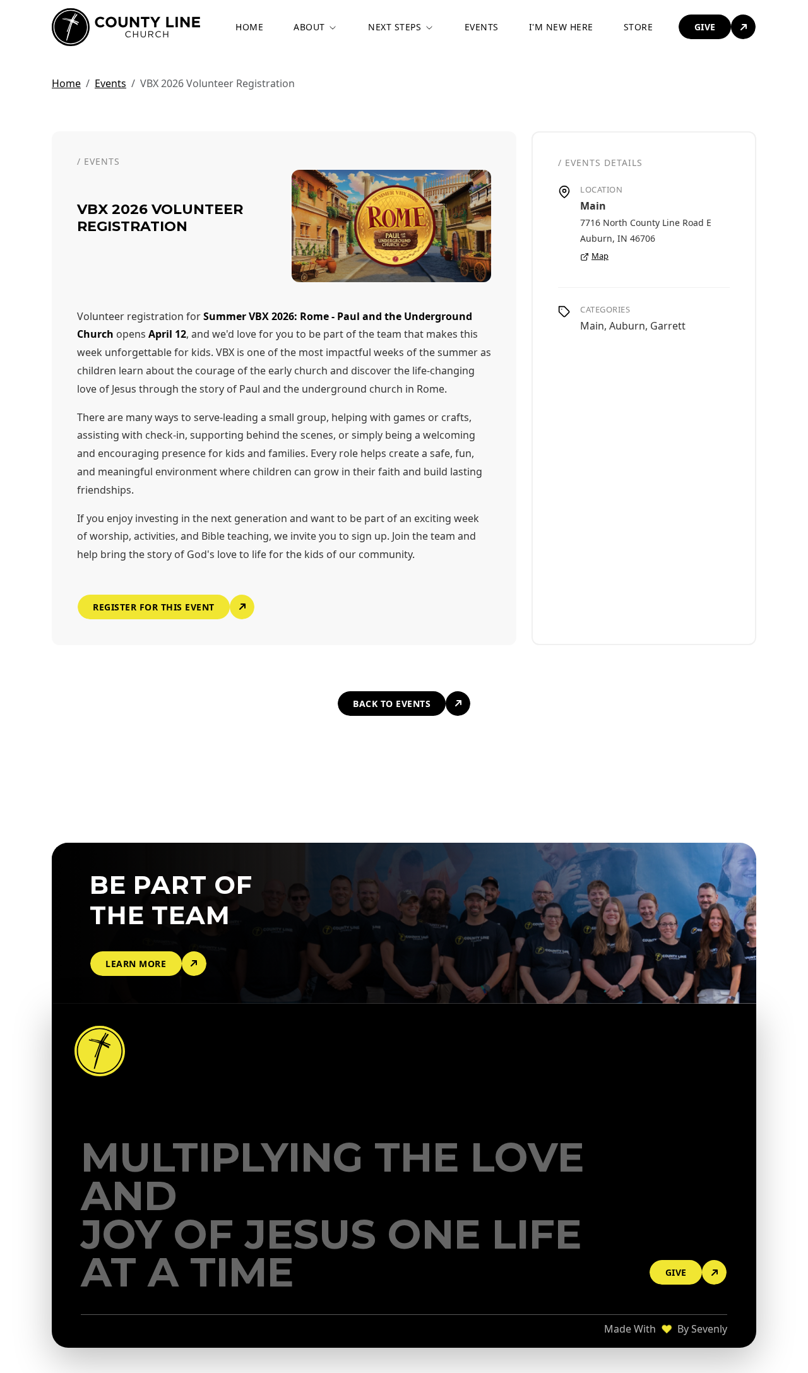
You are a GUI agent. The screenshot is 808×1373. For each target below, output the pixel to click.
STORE (638, 27)
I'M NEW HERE (561, 27)
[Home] (101, 1051)
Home (66, 83)
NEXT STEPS (396, 27)
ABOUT (311, 27)
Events (110, 83)
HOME (249, 27)
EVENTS (482, 27)
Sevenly (709, 1329)
